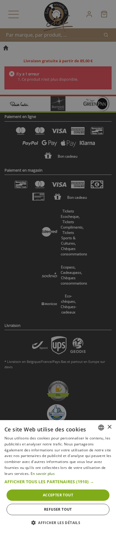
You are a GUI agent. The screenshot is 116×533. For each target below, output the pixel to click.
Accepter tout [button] (58, 495)
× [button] (109, 427)
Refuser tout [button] (58, 509)
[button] (58, 481)
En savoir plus (43, 473)
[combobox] (101, 428)
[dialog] (58, 476)
